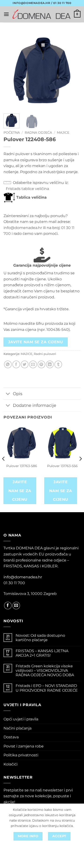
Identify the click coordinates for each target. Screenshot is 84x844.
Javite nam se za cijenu (35, 342)
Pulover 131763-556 (62, 466)
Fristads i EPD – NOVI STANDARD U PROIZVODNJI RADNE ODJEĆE (47, 687)
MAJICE (63, 132)
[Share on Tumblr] (58, 364)
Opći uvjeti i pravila (21, 719)
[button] (6, 14)
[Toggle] (8, 394)
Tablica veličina (31, 197)
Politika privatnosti (21, 755)
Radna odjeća (38, 132)
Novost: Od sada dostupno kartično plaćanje (40, 637)
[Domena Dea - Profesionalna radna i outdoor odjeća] (41, 14)
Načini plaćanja (18, 728)
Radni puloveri (45, 354)
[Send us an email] (16, 605)
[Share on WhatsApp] (8, 364)
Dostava (11, 737)
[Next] (73, 70)
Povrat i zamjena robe (24, 746)
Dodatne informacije (34, 405)
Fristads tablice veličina (27, 188)
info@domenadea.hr (23, 227)
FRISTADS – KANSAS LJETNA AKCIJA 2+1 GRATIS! (42, 653)
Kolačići (11, 764)
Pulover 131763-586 (21, 466)
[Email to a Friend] (33, 364)
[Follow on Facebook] (8, 605)
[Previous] (11, 70)
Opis (17, 393)
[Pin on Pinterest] (41, 364)
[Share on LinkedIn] (50, 364)
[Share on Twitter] (24, 364)
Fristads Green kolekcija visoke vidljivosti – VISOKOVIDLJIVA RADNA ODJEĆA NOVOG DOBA (45, 670)
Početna (12, 132)
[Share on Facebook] (16, 364)
